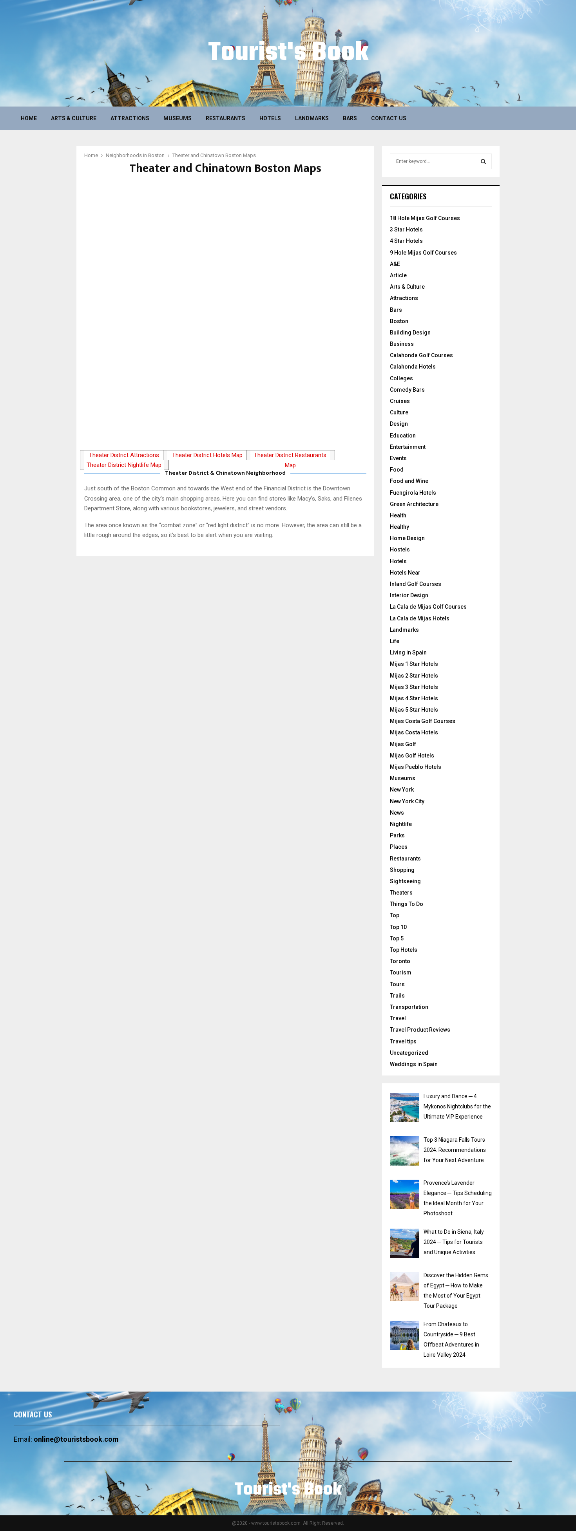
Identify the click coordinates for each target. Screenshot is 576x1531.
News (397, 813)
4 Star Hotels (406, 241)
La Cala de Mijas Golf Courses (428, 607)
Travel (398, 1018)
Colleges (401, 378)
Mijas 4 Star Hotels (414, 698)
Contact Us (388, 118)
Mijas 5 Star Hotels (414, 710)
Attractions (129, 118)
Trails (397, 995)
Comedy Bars (407, 390)
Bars (350, 118)
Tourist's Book (288, 53)
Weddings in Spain (414, 1064)
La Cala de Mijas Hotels (419, 618)
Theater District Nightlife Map (124, 464)
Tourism (400, 972)
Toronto (400, 961)
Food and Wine (409, 481)
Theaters (401, 892)
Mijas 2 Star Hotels (414, 675)
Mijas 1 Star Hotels (414, 664)
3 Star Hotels (406, 229)
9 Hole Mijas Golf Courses (423, 252)
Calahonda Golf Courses (421, 355)
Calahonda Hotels (413, 366)
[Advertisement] (225, 388)
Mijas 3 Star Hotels (414, 687)
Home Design (407, 538)
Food (397, 469)
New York (402, 789)
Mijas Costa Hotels (414, 732)
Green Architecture (414, 504)
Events (398, 458)
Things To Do (406, 904)
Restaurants (225, 118)
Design (399, 424)
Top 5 (397, 938)
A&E (395, 264)
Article (398, 275)
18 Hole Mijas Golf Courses (425, 218)
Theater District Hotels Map (207, 455)
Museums (177, 118)
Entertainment (408, 447)
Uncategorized (409, 1053)
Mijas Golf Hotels (412, 755)
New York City (407, 801)
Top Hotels (403, 950)
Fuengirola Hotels (413, 493)
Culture (399, 412)
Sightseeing (405, 881)
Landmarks (312, 118)
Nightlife (401, 824)
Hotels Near (405, 572)
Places (399, 847)
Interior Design (409, 595)
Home (29, 118)
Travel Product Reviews (420, 1030)
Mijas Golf (403, 744)
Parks (397, 835)
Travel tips (403, 1041)
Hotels (270, 118)
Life (394, 641)
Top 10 (398, 927)
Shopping (402, 870)
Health (398, 515)
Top (394, 915)
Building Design (410, 332)
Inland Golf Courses (415, 584)
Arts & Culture (73, 118)
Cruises (400, 401)
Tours (397, 984)
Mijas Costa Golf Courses (422, 721)
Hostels (400, 549)
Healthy (399, 527)
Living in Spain (408, 652)
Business (402, 344)
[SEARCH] (483, 161)
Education (403, 435)
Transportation (409, 1007)
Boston (399, 321)
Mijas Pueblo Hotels (415, 767)
